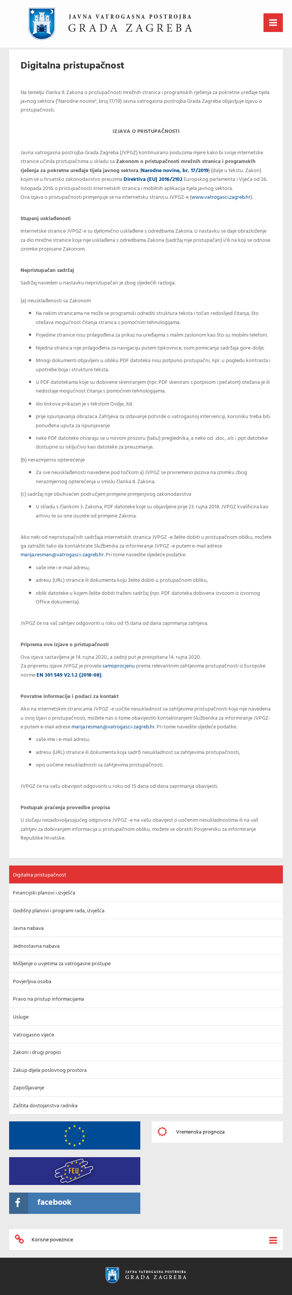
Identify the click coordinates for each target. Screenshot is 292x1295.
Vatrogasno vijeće (33, 1035)
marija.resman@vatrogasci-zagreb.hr (62, 555)
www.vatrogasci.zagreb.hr (221, 197)
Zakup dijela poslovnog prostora (50, 1070)
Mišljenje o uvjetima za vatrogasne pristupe (62, 964)
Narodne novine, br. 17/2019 (174, 170)
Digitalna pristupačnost (39, 875)
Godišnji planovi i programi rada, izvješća (59, 911)
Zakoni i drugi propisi (37, 1052)
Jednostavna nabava (36, 946)
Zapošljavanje (28, 1088)
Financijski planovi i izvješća (44, 893)
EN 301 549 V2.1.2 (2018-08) (69, 675)
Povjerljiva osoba (32, 981)
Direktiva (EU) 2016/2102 (153, 179)
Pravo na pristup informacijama (48, 999)
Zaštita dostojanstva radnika (45, 1106)
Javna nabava (28, 928)
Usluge (21, 1017)
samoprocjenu (118, 666)
